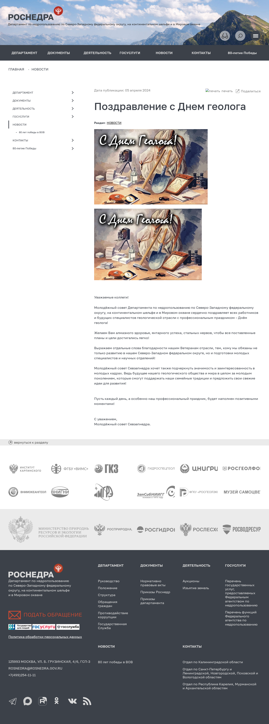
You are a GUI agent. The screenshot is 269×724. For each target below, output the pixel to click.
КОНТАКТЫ (201, 53)
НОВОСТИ (164, 53)
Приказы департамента (152, 601)
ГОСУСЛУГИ (130, 53)
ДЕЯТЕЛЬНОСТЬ (97, 53)
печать (227, 91)
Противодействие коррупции (113, 615)
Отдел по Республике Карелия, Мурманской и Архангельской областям (219, 686)
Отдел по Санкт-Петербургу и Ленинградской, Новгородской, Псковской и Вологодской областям (220, 673)
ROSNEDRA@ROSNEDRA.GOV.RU (35, 668)
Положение (107, 588)
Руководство (109, 581)
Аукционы (191, 581)
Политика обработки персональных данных (45, 637)
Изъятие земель (196, 588)
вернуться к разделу (31, 442)
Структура (106, 595)
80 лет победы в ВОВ (32, 132)
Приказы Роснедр (155, 592)
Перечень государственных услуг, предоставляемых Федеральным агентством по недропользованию (241, 593)
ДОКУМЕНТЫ (58, 53)
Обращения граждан (107, 604)
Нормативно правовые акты (153, 583)
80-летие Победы (242, 53)
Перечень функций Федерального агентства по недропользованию (241, 618)
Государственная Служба (112, 626)
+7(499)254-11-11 (22, 675)
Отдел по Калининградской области (213, 662)
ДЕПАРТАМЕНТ (24, 53)
